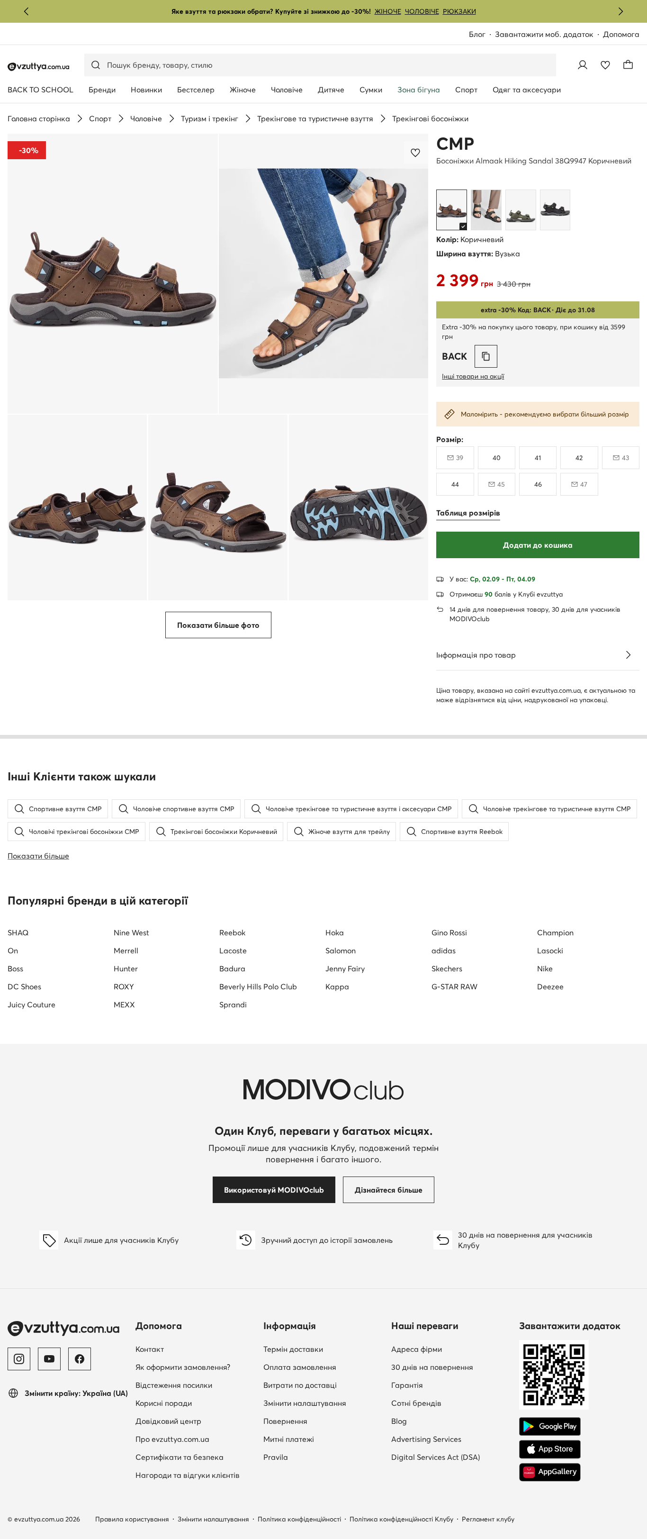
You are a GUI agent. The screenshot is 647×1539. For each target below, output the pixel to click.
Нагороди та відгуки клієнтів (187, 1475)
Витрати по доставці (300, 1385)
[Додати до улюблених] (416, 152)
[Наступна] (620, 11)
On (13, 950)
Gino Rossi (449, 932)
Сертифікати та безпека (179, 1457)
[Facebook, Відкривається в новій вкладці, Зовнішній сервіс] (79, 1359)
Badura (232, 968)
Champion (555, 932)
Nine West (131, 932)
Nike (545, 968)
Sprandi (233, 1004)
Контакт (195, 1349)
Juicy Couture (31, 1004)
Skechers (446, 968)
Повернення (285, 1421)
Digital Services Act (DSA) (435, 1457)
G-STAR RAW (454, 986)
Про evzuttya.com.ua (172, 1439)
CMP (455, 143)
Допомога (621, 34)
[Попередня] (26, 11)
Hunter (126, 968)
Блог (482, 34)
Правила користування (132, 1519)
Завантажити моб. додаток (549, 34)
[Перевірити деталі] (628, 654)
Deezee (550, 986)
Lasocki (550, 950)
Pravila (275, 1457)
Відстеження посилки (173, 1385)
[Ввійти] (582, 65)
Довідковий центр (168, 1421)
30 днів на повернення (432, 1367)
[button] (113, 274)
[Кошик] (628, 65)
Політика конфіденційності (299, 1519)
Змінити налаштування (304, 1403)
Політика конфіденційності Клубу (401, 1519)
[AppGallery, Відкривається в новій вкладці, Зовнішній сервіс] (550, 1472)
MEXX (124, 1004)
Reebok (232, 932)
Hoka (334, 932)
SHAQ (18, 932)
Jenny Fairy (345, 968)
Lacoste (233, 950)
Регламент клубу (488, 1519)
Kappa (337, 986)
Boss (15, 968)
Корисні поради (163, 1403)
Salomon (340, 950)
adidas (443, 950)
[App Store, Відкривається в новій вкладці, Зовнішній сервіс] (550, 1449)
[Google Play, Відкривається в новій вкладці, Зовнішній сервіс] (550, 1426)
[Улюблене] (605, 65)
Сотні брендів (416, 1403)
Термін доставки (293, 1349)
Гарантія (407, 1385)
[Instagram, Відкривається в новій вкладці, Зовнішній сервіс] (19, 1359)
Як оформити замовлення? (182, 1367)
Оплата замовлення (299, 1367)
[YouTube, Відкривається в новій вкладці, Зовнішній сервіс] (49, 1359)
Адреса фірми (416, 1349)
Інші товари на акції (473, 376)
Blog (451, 1421)
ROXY (124, 986)
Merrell (126, 950)
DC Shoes (24, 986)
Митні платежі (288, 1439)
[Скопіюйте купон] (486, 356)
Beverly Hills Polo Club (258, 986)
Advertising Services (451, 1439)
